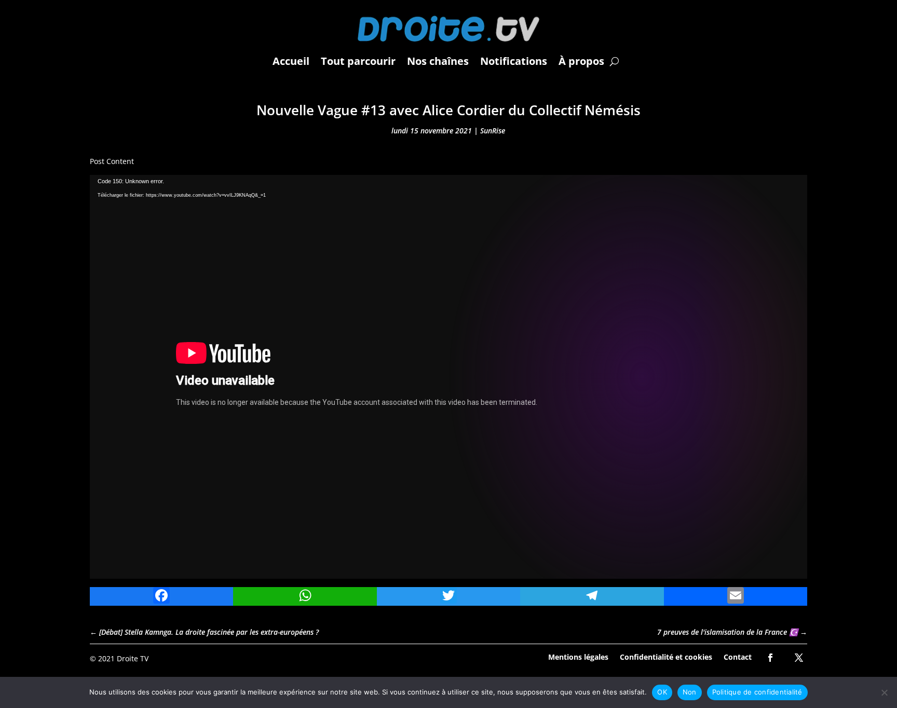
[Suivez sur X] (799, 657)
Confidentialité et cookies (666, 656)
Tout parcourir (358, 61)
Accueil (291, 61)
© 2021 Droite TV (119, 658)
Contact (738, 656)
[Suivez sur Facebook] (770, 657)
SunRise (492, 130)
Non (690, 692)
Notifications (513, 61)
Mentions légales (578, 656)
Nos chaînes (438, 61)
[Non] (884, 692)
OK (662, 692)
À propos (581, 61)
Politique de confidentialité (757, 692)
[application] (448, 377)
